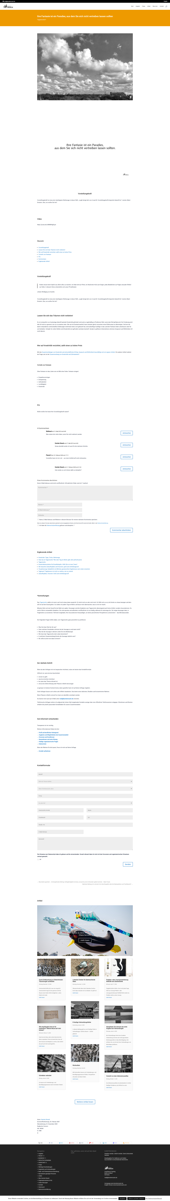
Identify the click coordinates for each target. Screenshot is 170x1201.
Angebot (138, 6)
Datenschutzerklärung (102, 523)
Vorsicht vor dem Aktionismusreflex (117, 1076)
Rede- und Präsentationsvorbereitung (48, 1171)
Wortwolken (76, 1065)
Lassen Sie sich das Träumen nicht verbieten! (52, 250)
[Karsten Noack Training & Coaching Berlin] (108, 1170)
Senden (128, 864)
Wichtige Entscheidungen (45, 1167)
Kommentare (42, 259)
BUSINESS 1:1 (42, 1158)
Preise (143, 6)
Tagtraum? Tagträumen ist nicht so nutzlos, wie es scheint (56, 571)
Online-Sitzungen (43, 1182)
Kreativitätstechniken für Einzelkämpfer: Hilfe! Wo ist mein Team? (58, 564)
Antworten (127, 433)
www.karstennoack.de (117, 1183)
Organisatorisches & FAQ (45, 1180)
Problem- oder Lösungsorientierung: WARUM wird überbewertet (117, 980)
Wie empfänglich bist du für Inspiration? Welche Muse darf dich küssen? (50, 1028)
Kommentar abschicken (121, 530)
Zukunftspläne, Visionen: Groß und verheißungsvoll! (54, 573)
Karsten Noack (59, 443)
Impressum (41, 1187)
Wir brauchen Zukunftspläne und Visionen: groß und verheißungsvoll (59, 567)
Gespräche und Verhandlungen (46, 1169)
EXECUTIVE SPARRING (44, 1160)
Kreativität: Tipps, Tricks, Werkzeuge (49, 557)
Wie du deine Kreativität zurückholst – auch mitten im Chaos (85, 922)
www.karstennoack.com (120, 1185)
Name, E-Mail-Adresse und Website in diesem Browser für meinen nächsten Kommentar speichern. (68, 519)
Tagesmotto (42, 562)
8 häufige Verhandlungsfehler (82, 1022)
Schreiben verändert (45, 1075)
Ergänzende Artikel (44, 261)
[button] (42, 1143)
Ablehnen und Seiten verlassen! (136, 1198)
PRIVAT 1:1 (41, 1156)
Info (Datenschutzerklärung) (153, 1198)
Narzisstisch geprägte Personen (47, 1173)
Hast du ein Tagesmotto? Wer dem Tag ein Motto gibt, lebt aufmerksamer (60, 560)
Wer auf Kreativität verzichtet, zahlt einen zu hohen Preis (55, 252)
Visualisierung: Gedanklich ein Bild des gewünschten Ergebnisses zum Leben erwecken (64, 569)
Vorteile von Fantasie (45, 254)
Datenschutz (42, 744)
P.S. (40, 257)
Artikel (148, 6)
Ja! (40, 859)
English (165, 1)
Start (132, 6)
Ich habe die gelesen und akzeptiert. (56, 525)
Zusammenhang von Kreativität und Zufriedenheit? (64, 354)
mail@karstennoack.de (66, 699)
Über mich (155, 6)
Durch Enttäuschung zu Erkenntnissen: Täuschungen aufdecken (51, 980)
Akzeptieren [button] (122, 1198)
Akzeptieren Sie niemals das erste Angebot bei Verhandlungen (116, 1027)
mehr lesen (85, 940)
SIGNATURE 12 (42, 1162)
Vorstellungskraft (44, 247)
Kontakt (162, 6)
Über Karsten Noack (43, 1178)
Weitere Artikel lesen (85, 1102)
